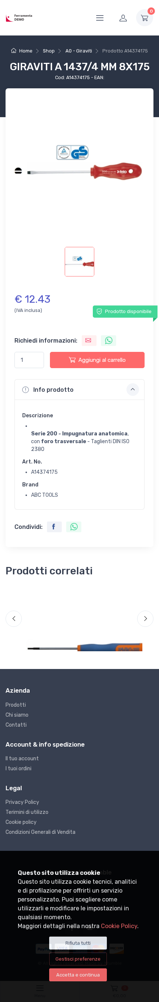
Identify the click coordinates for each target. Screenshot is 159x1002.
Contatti (16, 725)
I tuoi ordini (18, 768)
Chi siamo (17, 715)
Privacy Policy (22, 802)
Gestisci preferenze (78, 959)
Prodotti (16, 705)
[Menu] (100, 17)
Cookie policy (21, 822)
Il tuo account (22, 758)
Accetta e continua (78, 975)
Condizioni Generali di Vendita (40, 832)
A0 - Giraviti (78, 51)
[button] (79, 390)
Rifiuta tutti (78, 943)
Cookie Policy (119, 926)
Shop (49, 51)
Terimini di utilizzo (27, 812)
